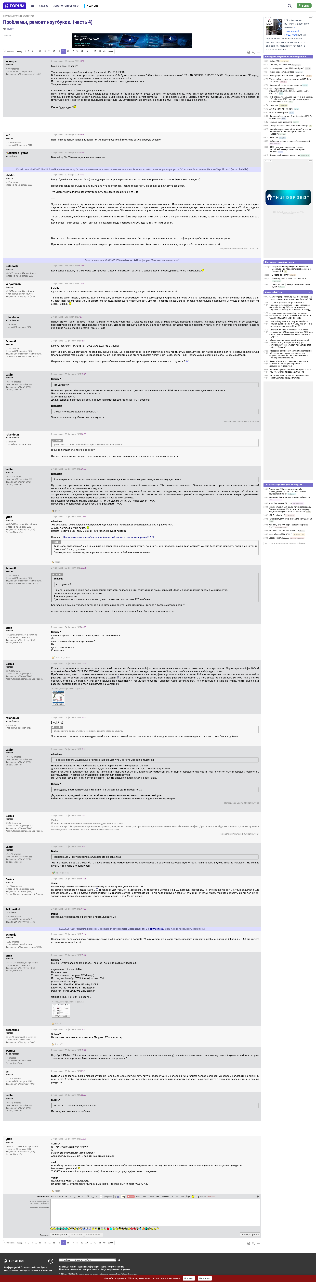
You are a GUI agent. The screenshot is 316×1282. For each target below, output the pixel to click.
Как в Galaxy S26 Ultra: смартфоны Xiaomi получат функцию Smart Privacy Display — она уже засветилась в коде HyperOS (290, 323)
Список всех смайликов (39, 1203)
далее (110, 51)
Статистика (118, 1266)
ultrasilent (64, 873)
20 (86, 51)
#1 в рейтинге (31, 524)
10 (40, 51)
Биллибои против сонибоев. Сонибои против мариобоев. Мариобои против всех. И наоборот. (290, 131)
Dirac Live (273, 137)
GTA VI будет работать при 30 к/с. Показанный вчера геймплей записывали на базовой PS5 (290, 298)
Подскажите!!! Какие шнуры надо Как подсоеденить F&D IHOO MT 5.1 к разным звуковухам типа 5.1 (287, 491)
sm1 (58, 873)
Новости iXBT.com (274, 292)
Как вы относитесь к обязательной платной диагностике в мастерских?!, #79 (108, 537)
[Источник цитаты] (178, 291)
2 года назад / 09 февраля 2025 (68, 934)
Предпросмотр (93, 1234)
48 (100, 51)
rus (177, 1196)
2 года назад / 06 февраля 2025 (68, 879)
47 (95, 51)
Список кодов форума (39, 1201)
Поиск (103, 1266)
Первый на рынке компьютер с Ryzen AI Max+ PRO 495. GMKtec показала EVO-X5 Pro (290, 370)
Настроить (204, 1278)
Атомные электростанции (281, 109)
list (144, 1196)
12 (49, 51)
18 (77, 51)
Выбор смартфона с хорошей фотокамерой (289, 141)
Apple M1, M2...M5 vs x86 (280, 65)
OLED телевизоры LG (279, 112)
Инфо (246, 61)
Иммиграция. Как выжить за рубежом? (287, 75)
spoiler (109, 1196)
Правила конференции (88, 1266)
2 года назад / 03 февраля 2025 (68, 341)
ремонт (10, 28)
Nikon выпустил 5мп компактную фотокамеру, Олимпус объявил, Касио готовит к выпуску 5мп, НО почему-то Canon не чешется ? (290, 509)
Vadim (58, 562)
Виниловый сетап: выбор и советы (285, 85)
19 (82, 51)
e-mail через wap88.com (280, 503)
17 (73, 51)
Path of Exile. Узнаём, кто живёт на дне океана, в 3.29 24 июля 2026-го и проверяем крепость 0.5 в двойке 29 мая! (291, 99)
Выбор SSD (274, 61)
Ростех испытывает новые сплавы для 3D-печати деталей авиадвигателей (289, 376)
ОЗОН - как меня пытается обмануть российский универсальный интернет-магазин (287, 149)
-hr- (172, 1196)
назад (19, 51)
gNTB (57, 511)
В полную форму (250, 1234)
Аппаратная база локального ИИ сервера (288, 126)
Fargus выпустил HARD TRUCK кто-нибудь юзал (290, 519)
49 (104, 51)
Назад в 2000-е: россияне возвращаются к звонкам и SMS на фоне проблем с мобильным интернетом (289, 363)
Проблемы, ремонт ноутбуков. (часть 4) (47, 21)
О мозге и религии (280, 275)
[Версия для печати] (248, 52)
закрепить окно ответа (39, 1208)
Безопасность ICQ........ (279, 538)
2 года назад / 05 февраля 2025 (68, 815)
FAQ (110, 1266)
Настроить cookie (91, 1269)
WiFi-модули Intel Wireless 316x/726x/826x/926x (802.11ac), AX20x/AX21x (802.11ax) (289, 91)
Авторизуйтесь (59, 1234)
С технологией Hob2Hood (291, 31)
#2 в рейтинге (29, 1037)
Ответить (254, 61)
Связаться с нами (67, 1266)
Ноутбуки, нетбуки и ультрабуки (18, 15)
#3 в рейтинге (28, 291)
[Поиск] (289, 5)
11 (45, 51)
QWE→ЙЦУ (185, 1196)
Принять (188, 1278)
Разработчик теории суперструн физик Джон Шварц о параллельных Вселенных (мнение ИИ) (291, 269)
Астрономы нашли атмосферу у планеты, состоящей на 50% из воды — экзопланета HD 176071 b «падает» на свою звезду (290, 315)
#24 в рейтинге (29, 273)
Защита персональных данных (115, 1269)
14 (58, 51)
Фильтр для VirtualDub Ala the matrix (289, 278)
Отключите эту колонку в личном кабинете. (285, 543)
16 (68, 51)
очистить (211, 1196)
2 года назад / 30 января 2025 (67, 175)
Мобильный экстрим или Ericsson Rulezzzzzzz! (289, 497)
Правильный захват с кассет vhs (284, 155)
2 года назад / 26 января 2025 (67, 61)
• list (138, 1196)
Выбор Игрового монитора (282, 72)
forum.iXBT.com (121, 1274)
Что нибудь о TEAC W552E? (280, 534)
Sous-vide (273, 105)
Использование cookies (70, 1269)
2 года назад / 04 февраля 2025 (68, 627)
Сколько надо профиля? (280, 122)
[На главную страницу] (14, 5)
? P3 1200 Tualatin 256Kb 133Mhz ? (284, 531)
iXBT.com (64, 1274)
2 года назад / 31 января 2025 (67, 266)
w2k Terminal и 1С (277, 515)
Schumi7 (60, 657)
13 (54, 51)
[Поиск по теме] (253, 52)
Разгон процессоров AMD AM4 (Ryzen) (286, 68)
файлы (203, 1196)
